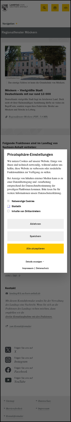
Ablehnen (35, 224)
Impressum (28, 268)
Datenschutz (42, 268)
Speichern (35, 236)
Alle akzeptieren (35, 248)
